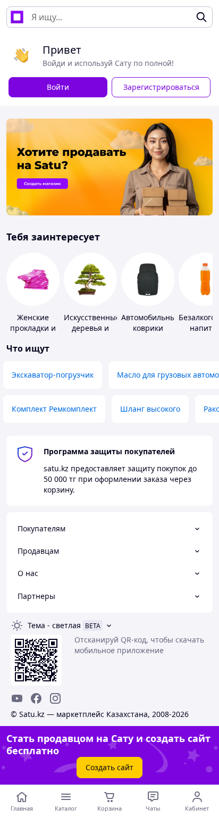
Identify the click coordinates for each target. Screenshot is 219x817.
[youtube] (17, 698)
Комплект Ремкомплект (54, 409)
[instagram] (55, 698)
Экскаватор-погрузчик (53, 375)
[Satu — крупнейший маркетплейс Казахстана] (17, 17)
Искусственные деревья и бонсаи (92, 328)
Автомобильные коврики (150, 322)
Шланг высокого (150, 409)
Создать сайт (109, 767)
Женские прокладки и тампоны (33, 328)
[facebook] (36, 698)
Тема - (54, 625)
